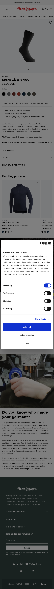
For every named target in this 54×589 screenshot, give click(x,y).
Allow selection (27, 335)
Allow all (27, 327)
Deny (27, 343)
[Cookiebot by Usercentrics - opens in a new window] (40, 243)
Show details (40, 319)
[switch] (47, 293)
